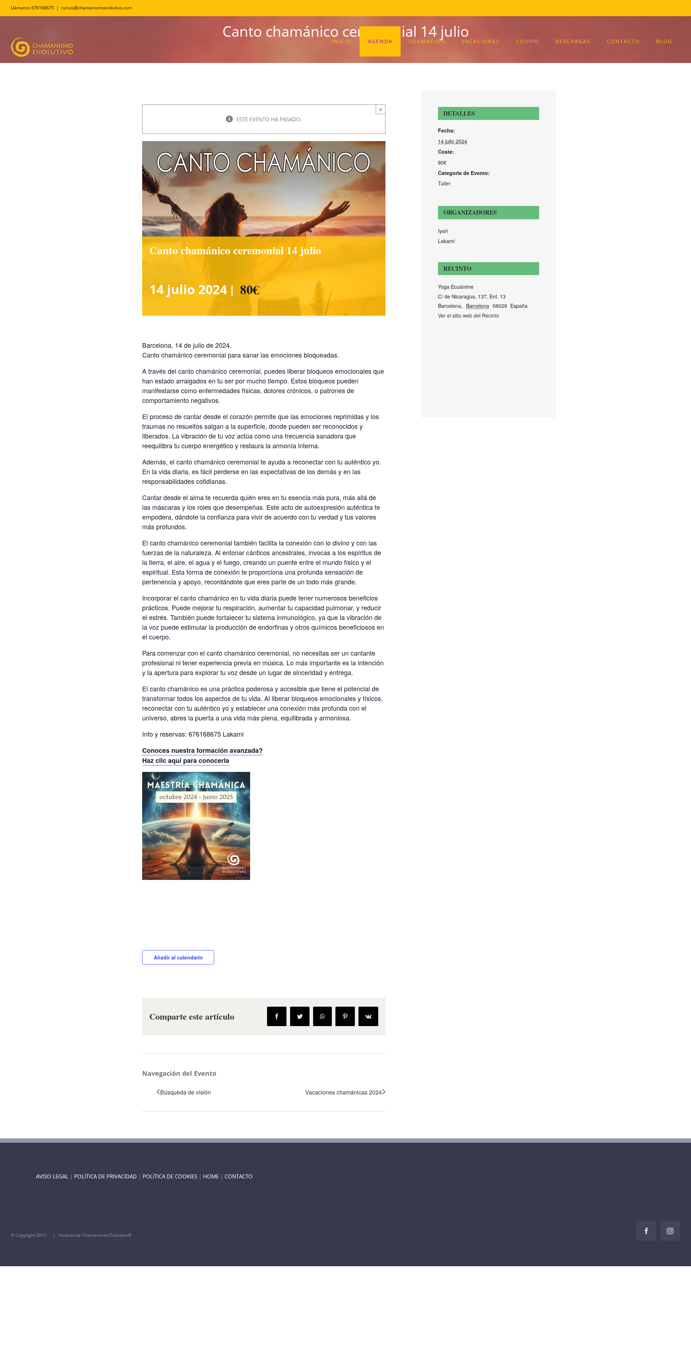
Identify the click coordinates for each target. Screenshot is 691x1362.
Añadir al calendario (178, 957)
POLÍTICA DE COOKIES (170, 1176)
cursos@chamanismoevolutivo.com (96, 8)
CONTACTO (239, 1176)
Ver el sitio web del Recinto (468, 315)
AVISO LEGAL (52, 1176)
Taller (444, 183)
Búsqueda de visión (185, 1092)
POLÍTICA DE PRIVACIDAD (105, 1176)
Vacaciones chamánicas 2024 (343, 1092)
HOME (211, 1176)
